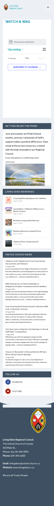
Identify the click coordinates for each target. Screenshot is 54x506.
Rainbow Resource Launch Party (27, 231)
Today (27, 58)
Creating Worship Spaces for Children (29, 198)
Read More (35, 277)
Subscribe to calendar (25, 67)
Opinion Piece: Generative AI (25, 241)
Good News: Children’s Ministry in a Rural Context (28, 210)
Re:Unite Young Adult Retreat (26, 220)
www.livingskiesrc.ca (23, 467)
